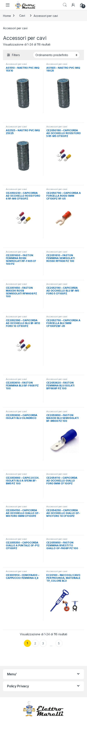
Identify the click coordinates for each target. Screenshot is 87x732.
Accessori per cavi (16, 64)
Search (65, 5)
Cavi (22, 15)
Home (7, 15)
